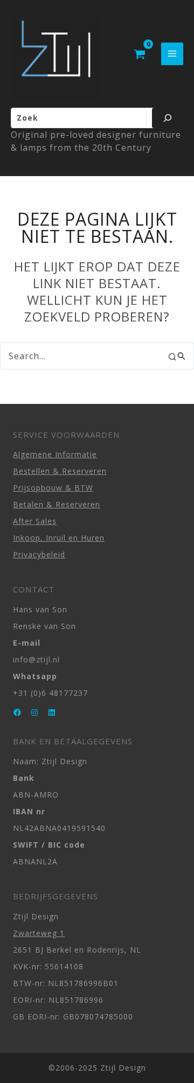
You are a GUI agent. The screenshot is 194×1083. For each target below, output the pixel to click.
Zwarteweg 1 (39, 933)
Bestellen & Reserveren (60, 471)
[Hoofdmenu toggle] (172, 54)
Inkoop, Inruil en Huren (59, 538)
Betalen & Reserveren (56, 504)
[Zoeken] (167, 118)
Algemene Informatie (55, 454)
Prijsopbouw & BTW (53, 488)
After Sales (35, 521)
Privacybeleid (39, 554)
